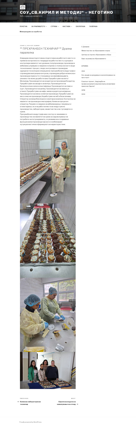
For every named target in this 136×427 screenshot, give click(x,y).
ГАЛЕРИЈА (93, 26)
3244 (83, 94)
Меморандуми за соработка (31, 31)
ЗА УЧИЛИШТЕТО (38, 26)
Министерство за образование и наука (95, 51)
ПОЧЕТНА (23, 26)
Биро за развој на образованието (93, 58)
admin (37, 45)
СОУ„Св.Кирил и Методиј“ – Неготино (66, 12)
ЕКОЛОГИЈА (80, 26)
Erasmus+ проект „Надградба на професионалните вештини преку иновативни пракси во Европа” (98, 83)
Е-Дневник (85, 47)
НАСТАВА (66, 26)
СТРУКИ (54, 26)
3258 (83, 90)
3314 (83, 71)
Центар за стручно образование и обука (96, 55)
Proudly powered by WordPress (30, 422)
